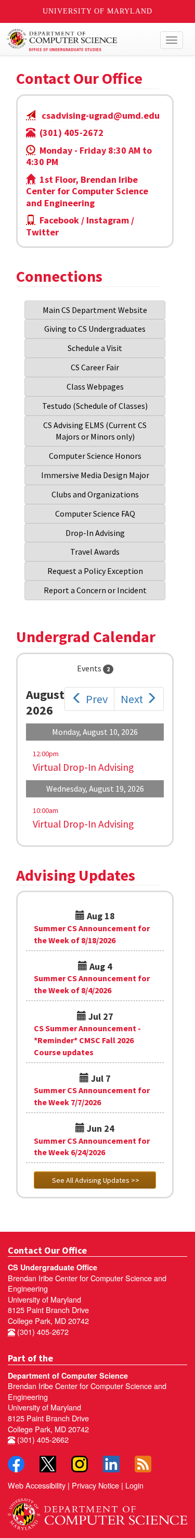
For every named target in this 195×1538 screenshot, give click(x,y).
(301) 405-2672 (69, 133)
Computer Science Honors (95, 456)
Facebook (59, 220)
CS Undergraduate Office (52, 1267)
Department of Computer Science (68, 1375)
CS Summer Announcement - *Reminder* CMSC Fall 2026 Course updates (87, 1040)
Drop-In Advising (95, 533)
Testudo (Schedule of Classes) (95, 406)
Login (134, 1485)
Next (132, 699)
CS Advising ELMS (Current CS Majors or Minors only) (95, 431)
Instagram (107, 220)
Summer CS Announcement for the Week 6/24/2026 (92, 1146)
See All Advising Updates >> (94, 1180)
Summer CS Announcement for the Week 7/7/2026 (92, 1096)
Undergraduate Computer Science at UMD (74, 40)
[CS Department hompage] (97, 1511)
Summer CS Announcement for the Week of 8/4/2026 (92, 984)
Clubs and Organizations (95, 494)
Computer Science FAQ (95, 513)
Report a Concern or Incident (95, 590)
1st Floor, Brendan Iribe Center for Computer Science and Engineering (87, 191)
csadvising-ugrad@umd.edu (101, 115)
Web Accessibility (37, 1485)
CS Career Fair (95, 367)
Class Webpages (95, 386)
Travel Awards (95, 551)
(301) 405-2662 (42, 1439)
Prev (97, 699)
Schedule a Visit (95, 348)
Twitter (42, 232)
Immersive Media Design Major (95, 475)
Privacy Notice (95, 1485)
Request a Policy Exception (95, 571)
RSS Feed (143, 1464)
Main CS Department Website (95, 310)
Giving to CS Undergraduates (95, 328)
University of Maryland (97, 11)
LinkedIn (111, 1464)
